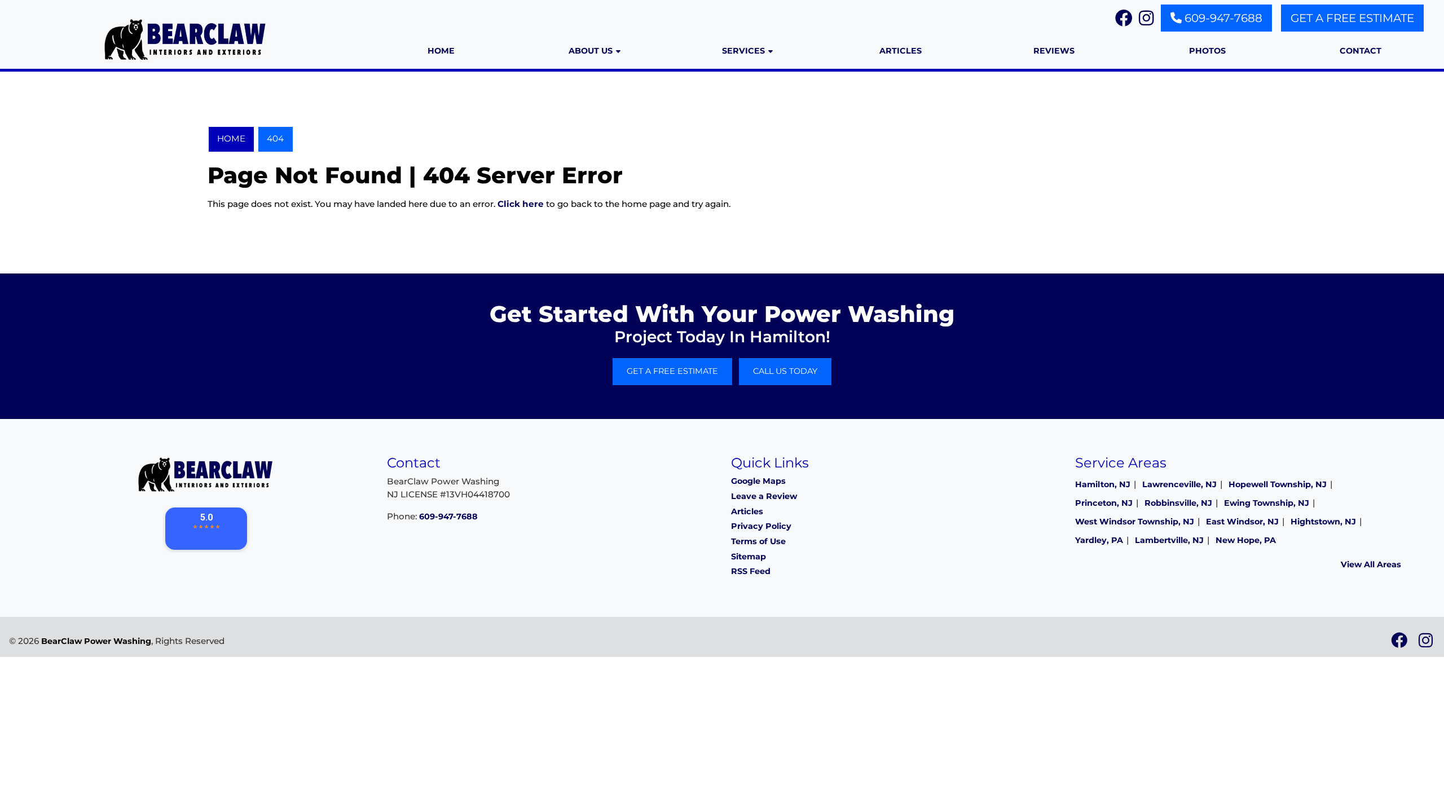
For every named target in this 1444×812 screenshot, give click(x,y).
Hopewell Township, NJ (1278, 484)
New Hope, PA (1246, 540)
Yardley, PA (1099, 540)
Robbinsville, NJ (1178, 503)
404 (275, 138)
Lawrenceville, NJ (1179, 484)
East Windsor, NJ (1242, 522)
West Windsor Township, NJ (1134, 522)
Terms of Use (758, 541)
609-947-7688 (1222, 18)
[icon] (1400, 643)
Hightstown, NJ (1323, 522)
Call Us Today (785, 371)
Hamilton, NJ (1102, 484)
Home (231, 138)
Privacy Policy (761, 526)
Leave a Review (764, 496)
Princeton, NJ (1104, 503)
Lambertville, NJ (1169, 540)
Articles (747, 511)
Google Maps (758, 481)
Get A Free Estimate (1352, 18)
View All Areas (1371, 564)
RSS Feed (751, 571)
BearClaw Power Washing (96, 641)
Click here (521, 203)
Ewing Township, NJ (1266, 503)
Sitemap (748, 556)
